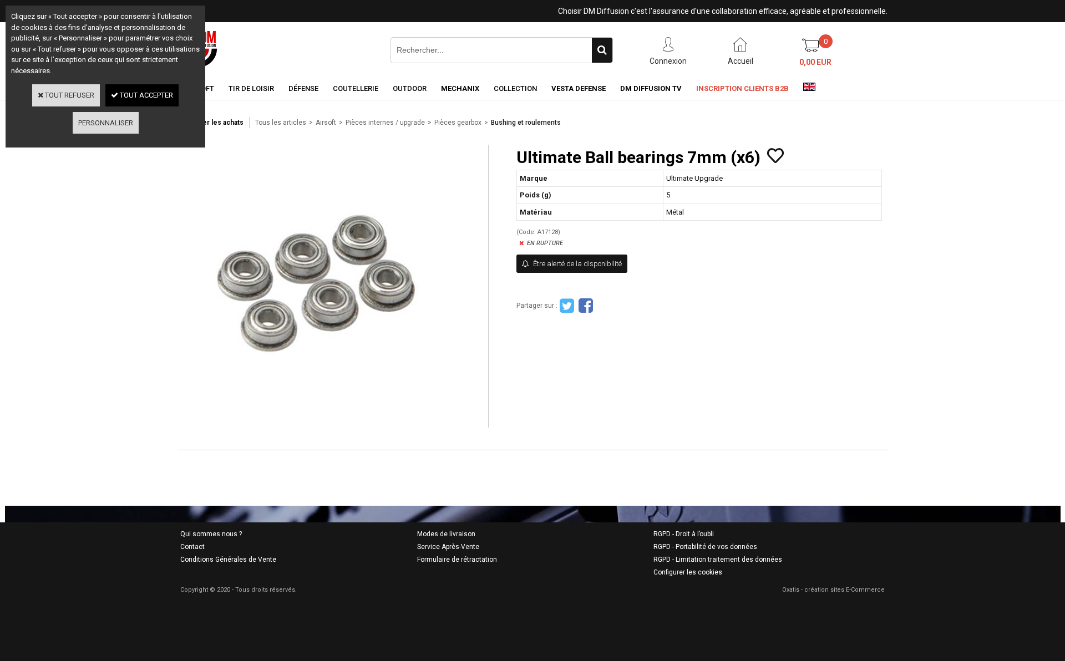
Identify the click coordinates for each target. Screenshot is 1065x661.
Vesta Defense (578, 88)
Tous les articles (280, 122)
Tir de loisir (251, 88)
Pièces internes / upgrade (385, 122)
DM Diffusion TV (651, 88)
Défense (303, 88)
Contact (192, 547)
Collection (515, 88)
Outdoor (410, 88)
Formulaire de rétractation (457, 559)
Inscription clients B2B (742, 88)
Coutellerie (355, 88)
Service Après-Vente (448, 547)
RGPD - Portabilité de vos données (705, 547)
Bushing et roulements (526, 122)
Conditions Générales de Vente (228, 559)
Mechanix (460, 88)
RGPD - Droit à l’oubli (683, 534)
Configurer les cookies (687, 572)
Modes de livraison (446, 534)
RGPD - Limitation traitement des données (717, 559)
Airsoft (326, 122)
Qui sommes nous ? (211, 534)
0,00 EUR (815, 62)
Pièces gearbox (457, 122)
